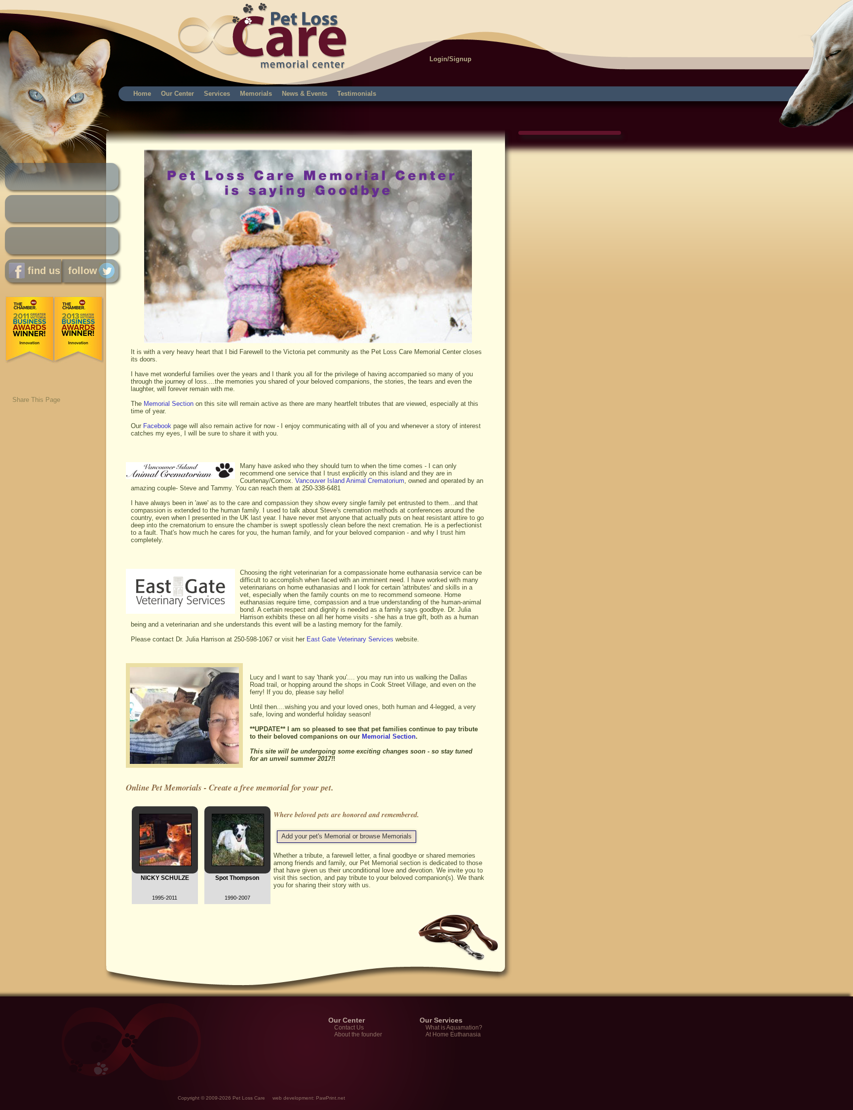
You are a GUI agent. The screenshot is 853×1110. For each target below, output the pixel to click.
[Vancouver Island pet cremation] (187, 770)
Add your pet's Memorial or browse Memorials (346, 836)
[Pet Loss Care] (124, 24)
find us (42, 270)
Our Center (177, 93)
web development (292, 1098)
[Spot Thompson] (238, 864)
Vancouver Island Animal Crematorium (349, 480)
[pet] (180, 476)
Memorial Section (169, 403)
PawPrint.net (330, 1098)
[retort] (180, 611)
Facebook (157, 426)
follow (79, 270)
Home (142, 93)
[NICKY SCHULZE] (165, 864)
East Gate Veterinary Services (350, 639)
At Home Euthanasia (453, 1034)
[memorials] (308, 341)
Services (217, 93)
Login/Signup (450, 59)
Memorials (256, 93)
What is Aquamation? (454, 1027)
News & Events (304, 93)
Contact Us (349, 1027)
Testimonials (356, 93)
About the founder (358, 1034)
